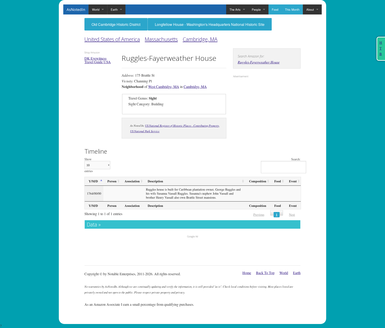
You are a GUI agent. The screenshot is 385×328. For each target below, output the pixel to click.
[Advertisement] (261, 108)
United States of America (112, 39)
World (95, 9)
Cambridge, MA (200, 39)
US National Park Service (145, 131)
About (310, 9)
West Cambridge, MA (163, 86)
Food (275, 9)
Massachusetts (161, 39)
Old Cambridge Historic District (116, 24)
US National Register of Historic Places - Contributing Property (182, 125)
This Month (292, 9)
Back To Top (265, 272)
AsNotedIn (76, 9)
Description (155, 181)
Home (246, 272)
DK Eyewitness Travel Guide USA (97, 60)
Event (293, 181)
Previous (258, 214)
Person (112, 181)
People (256, 9)
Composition (257, 181)
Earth (114, 9)
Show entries (88, 165)
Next (292, 214)
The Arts (235, 9)
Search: (296, 159)
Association (132, 181)
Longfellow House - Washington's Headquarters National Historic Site (209, 24)
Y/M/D (93, 181)
